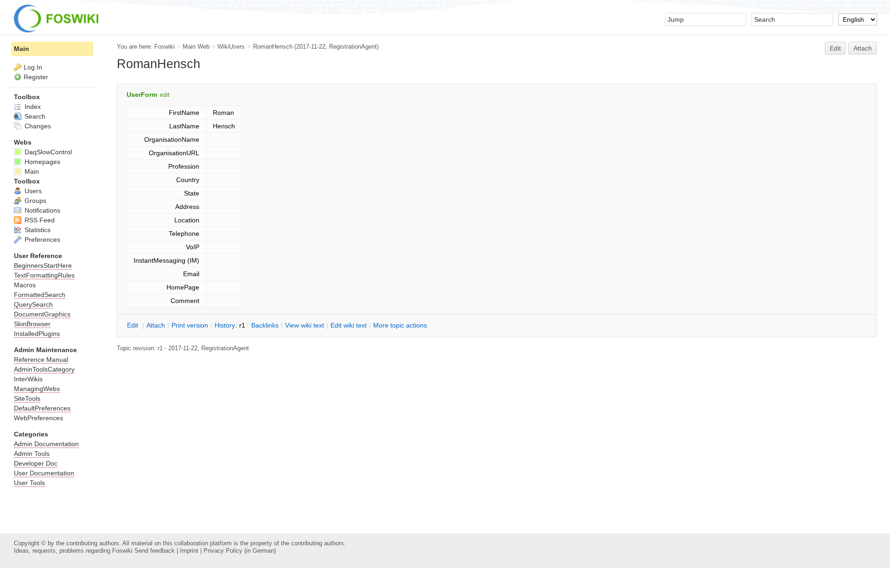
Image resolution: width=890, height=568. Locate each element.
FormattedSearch (39, 294)
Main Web (196, 46)
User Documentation (44, 473)
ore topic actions (400, 325)
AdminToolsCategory (44, 369)
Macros (25, 285)
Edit (835, 48)
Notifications (41, 210)
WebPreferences (38, 418)
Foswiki (164, 46)
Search (34, 116)
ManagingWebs (37, 388)
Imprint (189, 550)
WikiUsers (231, 46)
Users (32, 191)
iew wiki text (304, 325)
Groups (34, 200)
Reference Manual (41, 359)
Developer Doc (35, 463)
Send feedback (154, 550)
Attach (862, 48)
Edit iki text (349, 325)
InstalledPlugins (37, 333)
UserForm (142, 94)
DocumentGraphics (42, 314)
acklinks (265, 325)
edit (164, 95)
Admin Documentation (46, 444)
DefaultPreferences (42, 408)
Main (21, 48)
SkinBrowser (32, 324)
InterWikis (28, 379)
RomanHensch (272, 46)
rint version (190, 325)
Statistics (37, 230)
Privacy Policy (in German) (239, 550)
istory (225, 325)
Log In (33, 67)
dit (133, 325)
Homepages (41, 161)
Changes (37, 126)
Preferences (41, 239)
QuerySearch (33, 304)
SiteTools (27, 398)
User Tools (29, 482)
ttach (155, 325)
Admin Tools (32, 453)
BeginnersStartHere (43, 265)
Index (32, 106)
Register (36, 77)
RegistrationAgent (353, 46)
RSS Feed (39, 220)
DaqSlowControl (47, 152)
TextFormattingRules (44, 275)
